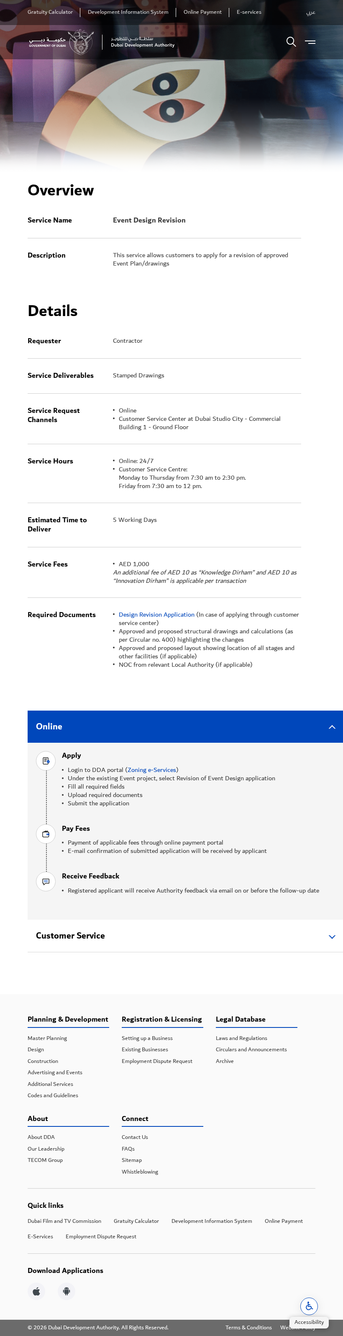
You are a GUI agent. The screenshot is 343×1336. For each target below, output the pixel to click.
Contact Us (135, 1137)
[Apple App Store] (36, 1292)
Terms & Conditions (248, 1328)
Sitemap (132, 1160)
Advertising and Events (55, 1072)
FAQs (128, 1149)
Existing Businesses (145, 1049)
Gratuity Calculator (50, 12)
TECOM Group (45, 1160)
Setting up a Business (147, 1038)
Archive (225, 1061)
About (38, 1119)
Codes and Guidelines (53, 1095)
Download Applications (65, 1271)
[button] (309, 1306)
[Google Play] (66, 1292)
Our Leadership (46, 1149)
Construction (43, 1061)
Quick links (46, 1206)
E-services (249, 12)
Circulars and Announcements (251, 1049)
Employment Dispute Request (157, 1061)
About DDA (41, 1137)
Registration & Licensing (162, 1020)
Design (36, 1049)
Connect (135, 1119)
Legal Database (241, 1020)
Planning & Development (68, 1020)
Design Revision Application (157, 614)
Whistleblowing (140, 1172)
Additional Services (50, 1084)
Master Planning (47, 1038)
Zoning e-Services (152, 770)
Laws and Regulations (241, 1038)
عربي (310, 12)
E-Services (40, 1236)
